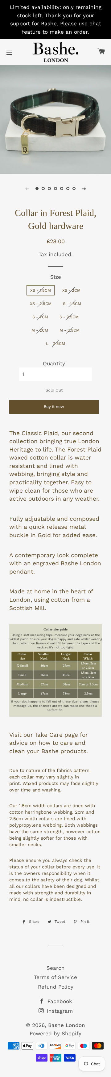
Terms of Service (55, 977)
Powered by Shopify (55, 1033)
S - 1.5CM (72, 303)
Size (55, 277)
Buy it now (54, 406)
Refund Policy (55, 987)
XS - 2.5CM (40, 303)
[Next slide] (84, 188)
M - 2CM (39, 330)
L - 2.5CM (55, 343)
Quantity (54, 363)
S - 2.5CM (69, 317)
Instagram (59, 1011)
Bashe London (66, 1025)
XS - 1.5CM (40, 290)
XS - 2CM (71, 290)
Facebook (59, 1001)
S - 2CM (40, 317)
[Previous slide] (27, 188)
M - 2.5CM (70, 330)
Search (56, 968)
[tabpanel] (55, 119)
